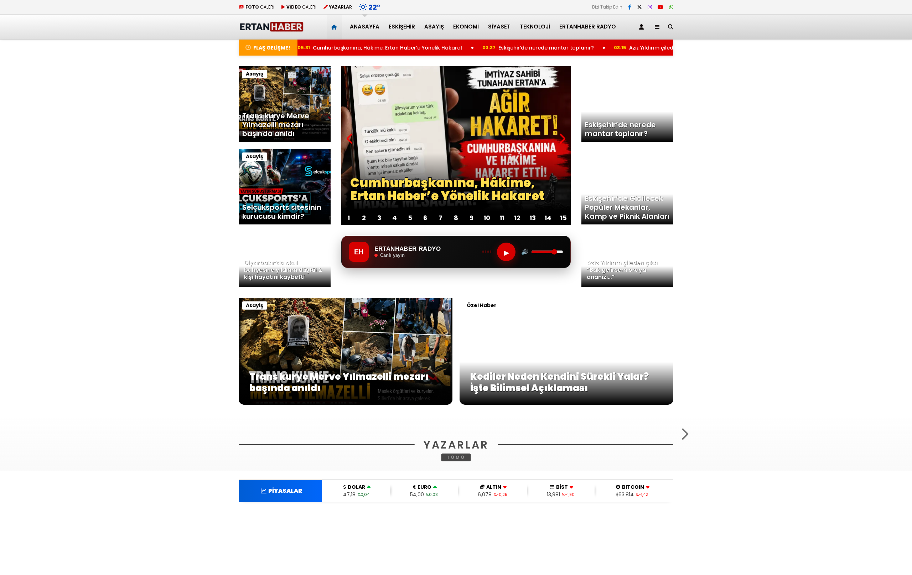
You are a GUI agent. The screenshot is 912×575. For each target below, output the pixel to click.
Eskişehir (402, 26)
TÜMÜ (456, 544)
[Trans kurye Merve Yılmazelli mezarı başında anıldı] (345, 402)
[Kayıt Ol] (642, 27)
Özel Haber (482, 305)
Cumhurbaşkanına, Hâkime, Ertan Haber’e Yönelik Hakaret (353, 47)
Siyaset (499, 26)
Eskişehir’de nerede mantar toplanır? (514, 47)
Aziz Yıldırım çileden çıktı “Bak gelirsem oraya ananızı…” (672, 47)
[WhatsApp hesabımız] (671, 7)
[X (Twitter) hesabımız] (639, 7)
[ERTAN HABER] (271, 29)
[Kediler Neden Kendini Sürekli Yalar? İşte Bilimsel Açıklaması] (566, 402)
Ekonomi (466, 26)
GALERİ (259, 7)
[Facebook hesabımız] (629, 7)
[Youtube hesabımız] (660, 7)
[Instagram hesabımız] (650, 7)
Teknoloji (535, 26)
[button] (335, 27)
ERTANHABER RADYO (587, 26)
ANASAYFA (364, 26)
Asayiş (434, 26)
